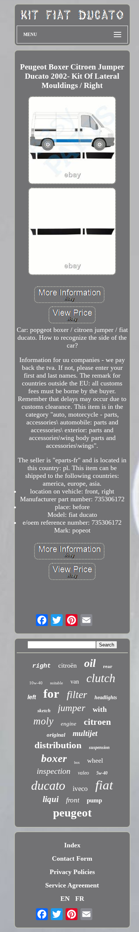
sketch (43, 710)
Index (72, 845)
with (100, 709)
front (72, 800)
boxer (54, 758)
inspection (53, 771)
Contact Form (72, 858)
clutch (100, 678)
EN (65, 898)
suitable (56, 683)
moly (43, 721)
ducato (48, 785)
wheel (95, 760)
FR (79, 898)
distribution (58, 745)
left (31, 697)
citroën (67, 665)
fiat (104, 785)
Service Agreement (72, 885)
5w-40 (101, 773)
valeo (83, 773)
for (51, 693)
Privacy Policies (72, 872)
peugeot (72, 812)
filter (77, 694)
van (74, 681)
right (41, 665)
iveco (80, 788)
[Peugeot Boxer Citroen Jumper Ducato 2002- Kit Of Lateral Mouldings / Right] (72, 140)
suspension (99, 747)
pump (94, 800)
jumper (71, 708)
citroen (97, 722)
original (56, 735)
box (77, 762)
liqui (51, 799)
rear (107, 666)
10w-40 (36, 683)
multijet (85, 733)
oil (90, 663)
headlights (106, 697)
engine (68, 724)
